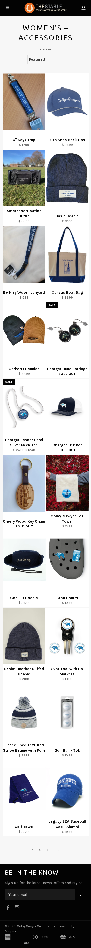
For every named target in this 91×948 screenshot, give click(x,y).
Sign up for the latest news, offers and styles (44, 882)
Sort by (45, 49)
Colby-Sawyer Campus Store (37, 926)
